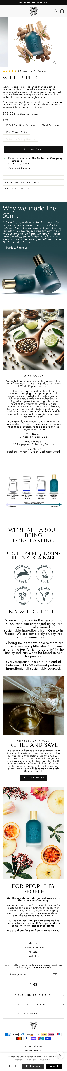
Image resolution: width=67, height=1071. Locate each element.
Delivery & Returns (33, 947)
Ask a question (17, 188)
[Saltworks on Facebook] (35, 984)
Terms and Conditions (33, 995)
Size (6, 120)
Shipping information (22, 182)
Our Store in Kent (32, 1004)
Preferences (33, 1066)
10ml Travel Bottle (16, 132)
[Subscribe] (55, 975)
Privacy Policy (46, 1059)
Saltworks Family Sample (20, 139)
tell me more (34, 777)
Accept (54, 1066)
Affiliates (33, 952)
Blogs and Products (32, 1013)
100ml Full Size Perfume (21, 125)
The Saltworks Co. (33, 1050)
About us (34, 943)
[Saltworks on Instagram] (29, 984)
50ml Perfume (50, 125)
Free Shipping (21, 114)
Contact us (33, 956)
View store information (19, 168)
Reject (12, 1066)
